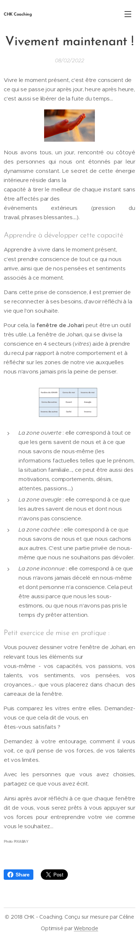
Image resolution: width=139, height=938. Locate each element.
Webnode (86, 928)
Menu (127, 13)
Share (23, 875)
